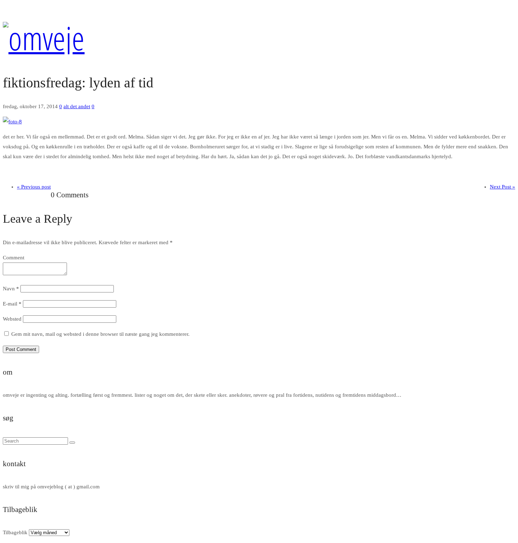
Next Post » (502, 187)
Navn (11, 288)
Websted (12, 319)
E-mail (12, 304)
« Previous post (34, 187)
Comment (13, 257)
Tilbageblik (15, 532)
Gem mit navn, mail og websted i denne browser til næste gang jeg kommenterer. (100, 334)
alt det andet (76, 106)
